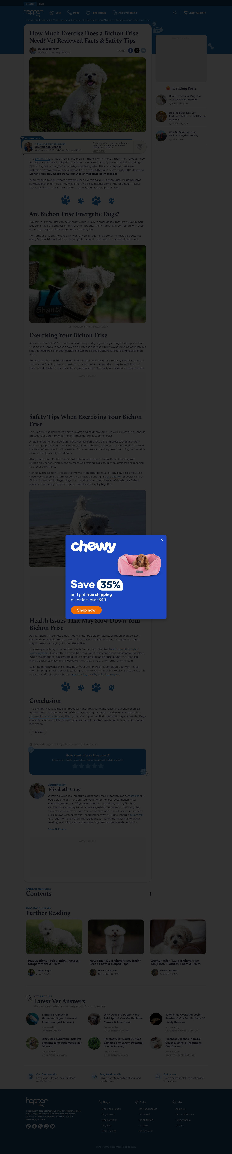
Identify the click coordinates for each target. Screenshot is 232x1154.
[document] (116, 577)
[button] (161, 539)
